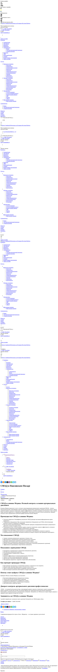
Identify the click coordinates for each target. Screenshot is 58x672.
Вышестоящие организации (10, 57)
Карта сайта (3, 621)
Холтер (8, 97)
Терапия (8, 74)
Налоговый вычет (7, 55)
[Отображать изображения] (1, 14)
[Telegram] (15, 482)
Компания (3, 618)
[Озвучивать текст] (1, 19)
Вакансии (5, 52)
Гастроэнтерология (10, 73)
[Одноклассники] (3, 482)
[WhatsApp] (11, 482)
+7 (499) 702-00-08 (7, 28)
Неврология (9, 69)
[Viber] (9, 482)
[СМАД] (3, 497)
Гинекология (9, 66)
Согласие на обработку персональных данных (14, 609)
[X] (7, 482)
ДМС (4, 54)
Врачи (7, 48)
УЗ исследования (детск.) (12, 93)
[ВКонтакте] (3, 120)
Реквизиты (6, 46)
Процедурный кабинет (11, 94)
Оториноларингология (11, 67)
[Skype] (13, 482)
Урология (8, 70)
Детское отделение (8, 78)
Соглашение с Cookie (22, 647)
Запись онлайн (4, 38)
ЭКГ (7, 96)
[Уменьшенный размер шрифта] (1, 2)
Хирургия (8, 65)
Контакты (3, 116)
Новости (3, 111)
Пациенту (5, 45)
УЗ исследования (10, 92)
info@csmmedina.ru (5, 32)
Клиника (3, 40)
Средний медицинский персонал (14, 50)
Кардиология (9, 76)
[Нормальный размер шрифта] (1, 4)
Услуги (2, 61)
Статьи (2, 112)
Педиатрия (8, 89)
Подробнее (45, 668)
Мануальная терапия (8, 99)
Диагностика (6, 90)
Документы (6, 43)
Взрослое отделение (8, 64)
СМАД (8, 98)
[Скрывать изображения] (1, 16)
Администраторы (10, 51)
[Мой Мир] (5, 482)
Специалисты (6, 47)
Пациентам (3, 619)
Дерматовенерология (11, 71)
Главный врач (6, 42)
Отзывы (5, 56)
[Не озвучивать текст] (1, 20)
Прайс (2, 113)
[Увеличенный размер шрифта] (2, 5)
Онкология (9, 75)
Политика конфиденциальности (8, 647)
